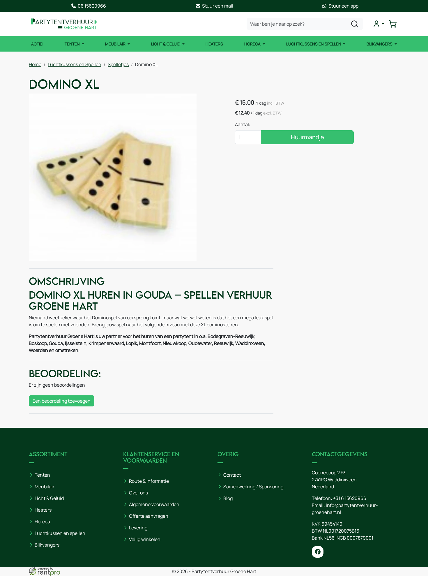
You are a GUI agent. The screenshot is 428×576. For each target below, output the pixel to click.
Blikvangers (380, 44)
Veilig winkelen (144, 539)
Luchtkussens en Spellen (314, 44)
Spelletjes (118, 64)
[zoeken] (354, 24)
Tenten (73, 44)
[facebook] (317, 552)
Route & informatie (149, 481)
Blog (228, 498)
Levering (138, 527)
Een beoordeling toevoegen (62, 401)
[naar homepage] (64, 23)
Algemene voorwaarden (154, 504)
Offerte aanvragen (148, 516)
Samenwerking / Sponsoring (253, 486)
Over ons (138, 492)
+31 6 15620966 (349, 498)
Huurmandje (307, 137)
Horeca (252, 44)
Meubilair (115, 44)
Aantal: (242, 124)
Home (35, 64)
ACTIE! (37, 44)
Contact (232, 475)
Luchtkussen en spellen (60, 533)
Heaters (214, 44)
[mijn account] (378, 23)
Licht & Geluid (166, 44)
